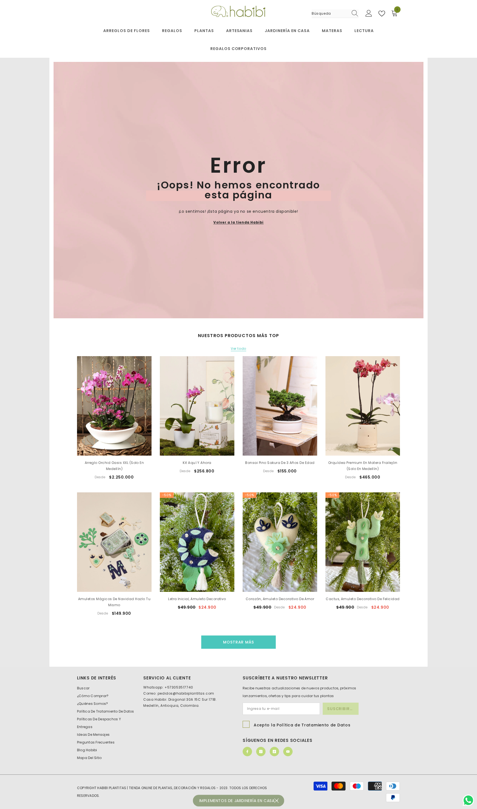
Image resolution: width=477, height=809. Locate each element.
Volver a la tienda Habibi (238, 222)
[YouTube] (288, 751)
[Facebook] (247, 751)
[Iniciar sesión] (368, 13)
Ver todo (238, 348)
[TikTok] (274, 751)
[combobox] (330, 13)
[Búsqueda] (335, 13)
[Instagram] (261, 751)
